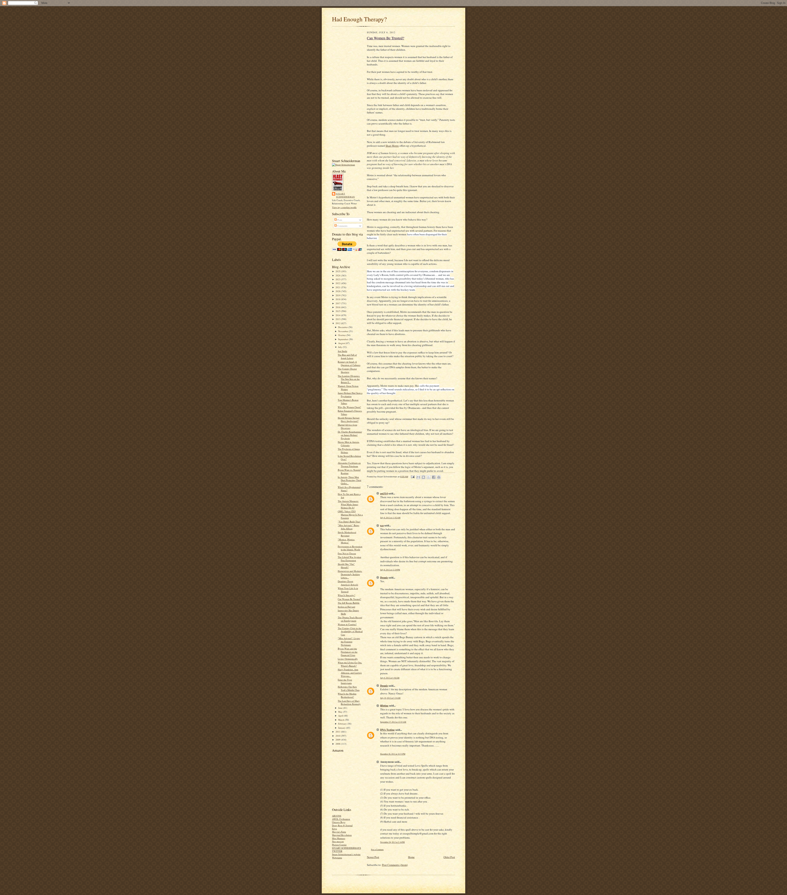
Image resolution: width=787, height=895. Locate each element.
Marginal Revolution (342, 835)
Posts (339, 219)
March (341, 719)
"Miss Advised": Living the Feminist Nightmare (349, 641)
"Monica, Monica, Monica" (346, 541)
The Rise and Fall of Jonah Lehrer (347, 356)
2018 (338, 299)
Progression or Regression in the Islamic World (350, 548)
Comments (342, 225)
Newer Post (373, 857)
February (342, 723)
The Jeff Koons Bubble (348, 602)
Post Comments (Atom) (395, 865)
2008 (338, 743)
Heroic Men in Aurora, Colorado (348, 443)
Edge (334, 828)
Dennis (384, 577)
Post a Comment (377, 849)
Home (411, 857)
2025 (338, 271)
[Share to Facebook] (434, 477)
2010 (338, 735)
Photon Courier (339, 844)
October (342, 335)
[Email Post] (412, 477)
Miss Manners (338, 838)
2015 (338, 311)
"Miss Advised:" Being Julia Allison (348, 527)
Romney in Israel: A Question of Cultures (349, 363)
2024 (338, 275)
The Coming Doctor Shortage (347, 370)
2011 (338, 731)
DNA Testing (387, 730)
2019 (338, 295)
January (342, 727)
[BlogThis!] (423, 477)
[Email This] (418, 477)
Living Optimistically (348, 658)
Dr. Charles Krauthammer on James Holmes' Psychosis (350, 435)
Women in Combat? (347, 624)
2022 (338, 283)
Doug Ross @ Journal (342, 825)
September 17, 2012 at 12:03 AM (393, 722)
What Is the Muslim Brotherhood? (347, 695)
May (340, 711)
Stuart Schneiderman (345, 195)
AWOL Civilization (341, 819)
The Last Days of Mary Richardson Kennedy (349, 702)
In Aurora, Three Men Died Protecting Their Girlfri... (349, 480)
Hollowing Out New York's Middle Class (348, 688)
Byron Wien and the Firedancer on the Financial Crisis (347, 651)
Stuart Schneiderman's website (346, 854)
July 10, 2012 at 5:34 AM (390, 698)
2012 (338, 323)
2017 (338, 303)
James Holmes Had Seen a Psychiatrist (350, 394)
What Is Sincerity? (346, 595)
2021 (338, 287)
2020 (338, 291)
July (340, 347)
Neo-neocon (338, 841)
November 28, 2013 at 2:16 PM (392, 842)
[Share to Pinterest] (439, 477)
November (343, 331)
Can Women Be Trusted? (349, 599)
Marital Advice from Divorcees (347, 426)
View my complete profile (344, 207)
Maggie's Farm (339, 831)
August (342, 343)
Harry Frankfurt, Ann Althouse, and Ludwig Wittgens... (350, 672)
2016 (338, 307)
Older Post (449, 857)
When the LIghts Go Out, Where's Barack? (350, 664)
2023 (338, 279)
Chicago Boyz (338, 822)
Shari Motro (392, 145)
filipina (384, 705)
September (343, 339)
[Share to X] (428, 477)
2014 (338, 315)
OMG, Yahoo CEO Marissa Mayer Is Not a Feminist (350, 514)
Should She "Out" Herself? (346, 565)
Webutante (337, 857)
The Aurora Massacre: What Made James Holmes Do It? (348, 504)
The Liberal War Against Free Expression (349, 559)
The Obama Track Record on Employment (350, 619)
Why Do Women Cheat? (349, 407)
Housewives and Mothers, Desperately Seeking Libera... (350, 574)
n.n (382, 525)
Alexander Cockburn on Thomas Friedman (349, 464)
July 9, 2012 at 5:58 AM (389, 678)
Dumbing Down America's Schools (348, 583)
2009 (338, 739)
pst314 (384, 493)
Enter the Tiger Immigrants (345, 681)
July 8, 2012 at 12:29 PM (390, 569)
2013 (338, 319)
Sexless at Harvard (346, 606)
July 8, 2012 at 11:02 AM (390, 517)
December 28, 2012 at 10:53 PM (392, 754)
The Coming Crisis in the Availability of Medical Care (350, 631)
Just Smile (342, 351)
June (340, 707)
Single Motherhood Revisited (347, 534)
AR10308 (336, 815)
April (341, 715)
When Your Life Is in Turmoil (348, 590)
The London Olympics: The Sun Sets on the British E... (349, 379)
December (343, 327)
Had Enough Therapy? (359, 19)
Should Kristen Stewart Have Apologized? (348, 419)
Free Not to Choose (347, 553)
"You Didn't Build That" (349, 521)
